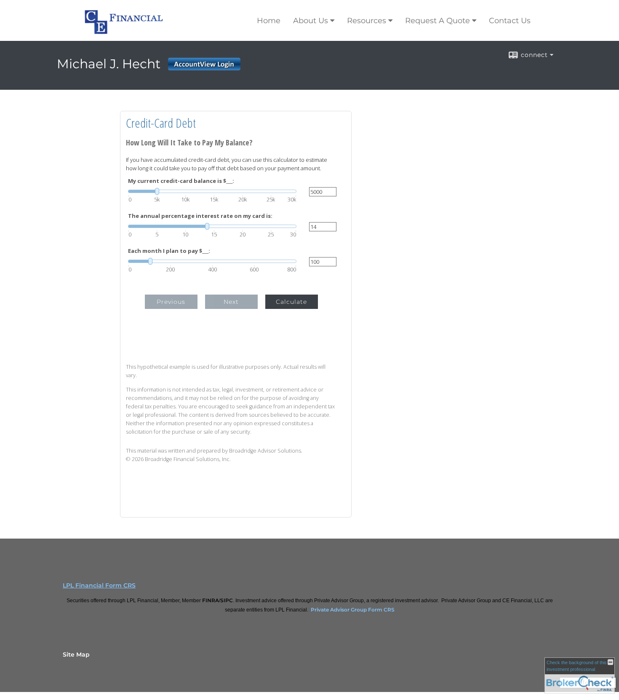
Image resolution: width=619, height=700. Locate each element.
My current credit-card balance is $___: (181, 181)
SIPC (226, 600)
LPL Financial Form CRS (99, 585)
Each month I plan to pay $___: (169, 251)
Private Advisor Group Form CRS (353, 609)
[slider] (212, 191)
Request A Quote (437, 20)
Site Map (76, 654)
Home (268, 20)
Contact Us (510, 20)
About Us (310, 20)
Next (231, 302)
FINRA (210, 600)
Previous (171, 302)
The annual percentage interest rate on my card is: (200, 216)
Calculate (291, 302)
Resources (366, 20)
